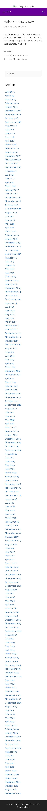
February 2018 (12, 148)
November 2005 (13, 623)
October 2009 (12, 446)
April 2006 (10, 605)
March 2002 (10, 770)
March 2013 (10, 367)
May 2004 (10, 680)
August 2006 (11, 589)
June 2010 (10, 416)
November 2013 (13, 337)
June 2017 (10, 178)
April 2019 (9, 95)
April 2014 (9, 318)
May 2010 (9, 420)
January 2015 (11, 284)
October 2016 (11, 205)
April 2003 (9, 721)
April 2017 (9, 182)
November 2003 (13, 699)
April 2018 (9, 141)
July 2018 (9, 129)
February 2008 (12, 522)
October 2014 (11, 295)
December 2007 (13, 529)
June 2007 (10, 552)
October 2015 (11, 250)
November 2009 (13, 442)
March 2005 (11, 653)
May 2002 (10, 763)
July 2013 (9, 352)
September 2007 (13, 540)
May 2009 (10, 465)
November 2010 (13, 397)
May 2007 (10, 555)
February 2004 (12, 691)
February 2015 (12, 280)
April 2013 (9, 363)
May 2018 (9, 137)
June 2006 (10, 597)
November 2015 (13, 246)
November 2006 (13, 578)
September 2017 (13, 167)
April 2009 (10, 469)
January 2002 (11, 778)
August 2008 (11, 499)
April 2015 (9, 273)
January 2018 (11, 152)
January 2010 (11, 435)
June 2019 (10, 92)
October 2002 (11, 744)
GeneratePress (23, 807)
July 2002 (9, 755)
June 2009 (10, 461)
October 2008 (12, 491)
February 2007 (12, 567)
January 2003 (11, 733)
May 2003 (10, 718)
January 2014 (11, 329)
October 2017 (11, 163)
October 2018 (11, 118)
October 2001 (11, 786)
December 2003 (13, 695)
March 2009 (11, 472)
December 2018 (13, 110)
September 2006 (13, 586)
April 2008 (10, 514)
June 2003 (10, 714)
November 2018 (13, 114)
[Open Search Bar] (43, 12)
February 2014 (12, 325)
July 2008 (9, 503)
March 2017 (10, 186)
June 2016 (10, 220)
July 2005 (9, 638)
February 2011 (11, 386)
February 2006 (12, 612)
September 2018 (13, 122)
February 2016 (12, 235)
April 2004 (10, 684)
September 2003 (13, 703)
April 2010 (9, 424)
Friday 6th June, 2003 (17, 59)
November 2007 (13, 533)
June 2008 (10, 506)
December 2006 (13, 574)
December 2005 (13, 620)
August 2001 (11, 789)
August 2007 (11, 544)
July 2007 (9, 548)
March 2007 (10, 563)
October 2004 (12, 672)
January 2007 (11, 571)
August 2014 (11, 303)
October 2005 (12, 627)
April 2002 (9, 767)
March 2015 (10, 276)
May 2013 (9, 359)
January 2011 (11, 389)
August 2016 (11, 212)
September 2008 (13, 495)
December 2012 (12, 371)
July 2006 (9, 593)
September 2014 (13, 299)
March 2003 (10, 725)
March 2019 (10, 99)
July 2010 (9, 412)
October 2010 (11, 401)
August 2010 (11, 408)
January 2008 (11, 525)
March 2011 (10, 382)
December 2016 (13, 197)
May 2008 (10, 510)
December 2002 (13, 736)
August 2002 (11, 752)
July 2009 (9, 457)
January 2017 (11, 193)
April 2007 (9, 559)
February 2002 (12, 774)
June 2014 (10, 310)
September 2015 (13, 254)
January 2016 (11, 239)
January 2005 (11, 661)
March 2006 (11, 608)
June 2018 (10, 133)
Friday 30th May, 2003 (17, 55)
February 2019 (12, 103)
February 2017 (12, 190)
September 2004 (13, 676)
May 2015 (9, 269)
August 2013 (11, 348)
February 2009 (12, 476)
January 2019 (11, 107)
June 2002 (10, 759)
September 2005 (13, 631)
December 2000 (13, 793)
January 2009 (11, 480)
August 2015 (11, 258)
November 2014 (13, 291)
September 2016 (13, 208)
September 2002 (13, 748)
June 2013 (10, 356)
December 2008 (13, 484)
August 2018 (11, 126)
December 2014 (13, 288)
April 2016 (9, 227)
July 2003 (9, 710)
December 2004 (13, 665)
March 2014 (10, 322)
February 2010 (12, 431)
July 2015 (9, 261)
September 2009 (13, 450)
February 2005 (12, 657)
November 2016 (13, 201)
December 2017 (12, 156)
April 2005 (10, 650)
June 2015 (10, 265)
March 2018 (10, 144)
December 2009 (13, 439)
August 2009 (11, 454)
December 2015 (13, 242)
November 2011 (13, 374)
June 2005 (10, 642)
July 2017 (9, 175)
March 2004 (11, 687)
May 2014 (9, 314)
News (9, 51)
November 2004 (13, 669)
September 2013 (13, 344)
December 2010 (13, 393)
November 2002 (13, 740)
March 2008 (11, 518)
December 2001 (13, 782)
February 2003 (12, 729)
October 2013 (11, 341)
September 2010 (13, 405)
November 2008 (13, 488)
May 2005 (10, 646)
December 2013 (12, 333)
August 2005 (11, 635)
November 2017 (13, 160)
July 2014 (9, 307)
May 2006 (10, 601)
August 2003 (11, 706)
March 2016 (10, 231)
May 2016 (9, 224)
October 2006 (12, 582)
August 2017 (11, 171)
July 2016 (9, 216)
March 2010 (10, 427)
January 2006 (11, 616)
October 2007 (11, 537)
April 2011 (9, 378)
